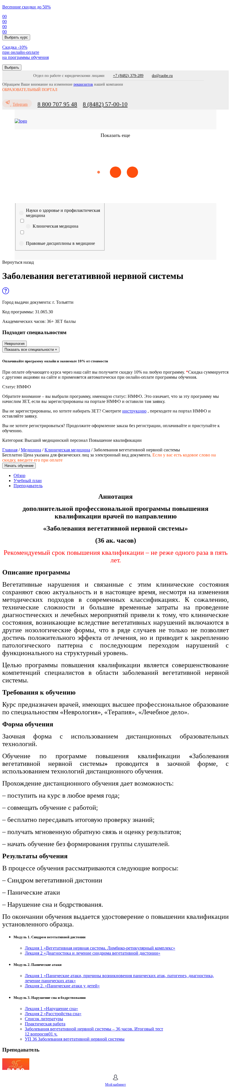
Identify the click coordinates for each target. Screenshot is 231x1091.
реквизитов (83, 84)
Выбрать (12, 67)
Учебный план (28, 480)
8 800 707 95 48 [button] (57, 104)
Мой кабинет (115, 1084)
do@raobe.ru (162, 76)
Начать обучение (19, 466)
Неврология (15, 344)
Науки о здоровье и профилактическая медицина (63, 213)
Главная (9, 449)
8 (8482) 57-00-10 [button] (105, 104)
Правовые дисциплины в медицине (60, 243)
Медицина (31, 449)
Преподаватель (28, 485)
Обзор (19, 475)
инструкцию (134, 411)
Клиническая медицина (55, 226)
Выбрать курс (16, 37)
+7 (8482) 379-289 (128, 76)
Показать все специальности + (31, 349)
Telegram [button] (20, 104)
